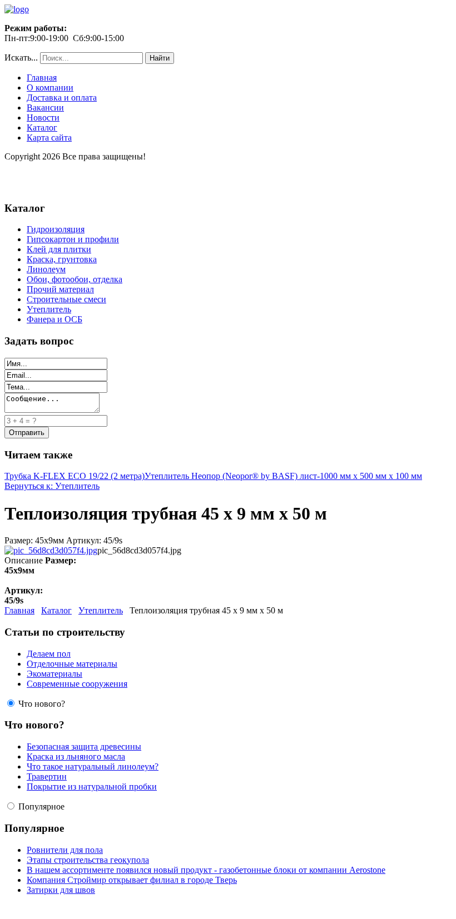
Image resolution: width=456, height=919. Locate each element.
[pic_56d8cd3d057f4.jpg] (50, 550)
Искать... (21, 57)
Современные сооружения (77, 683)
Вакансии (45, 107)
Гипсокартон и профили (73, 239)
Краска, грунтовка (62, 259)
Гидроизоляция (56, 229)
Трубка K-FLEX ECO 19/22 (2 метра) (74, 476)
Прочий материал (60, 289)
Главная (42, 77)
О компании (50, 87)
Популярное (41, 806)
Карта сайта (49, 137)
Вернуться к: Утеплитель (52, 486)
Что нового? (41, 703)
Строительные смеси (66, 299)
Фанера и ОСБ (54, 319)
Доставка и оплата (62, 97)
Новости (43, 117)
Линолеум (46, 269)
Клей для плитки (59, 249)
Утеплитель (49, 309)
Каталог (42, 127)
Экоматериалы (54, 673)
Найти (160, 58)
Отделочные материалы (72, 663)
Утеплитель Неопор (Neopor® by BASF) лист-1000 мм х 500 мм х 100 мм (283, 476)
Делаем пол (49, 653)
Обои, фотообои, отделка (74, 279)
